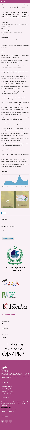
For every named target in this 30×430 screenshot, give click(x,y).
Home (4, 5)
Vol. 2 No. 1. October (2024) (10, 7)
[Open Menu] (1, 1)
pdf (4, 212)
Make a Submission (8, 238)
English (4, 337)
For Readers (5, 324)
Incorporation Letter (6, 407)
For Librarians (5, 328)
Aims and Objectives (7, 389)
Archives (24, 5)
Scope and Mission (7, 386)
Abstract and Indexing (7, 391)
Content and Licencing (7, 393)
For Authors (4, 326)
